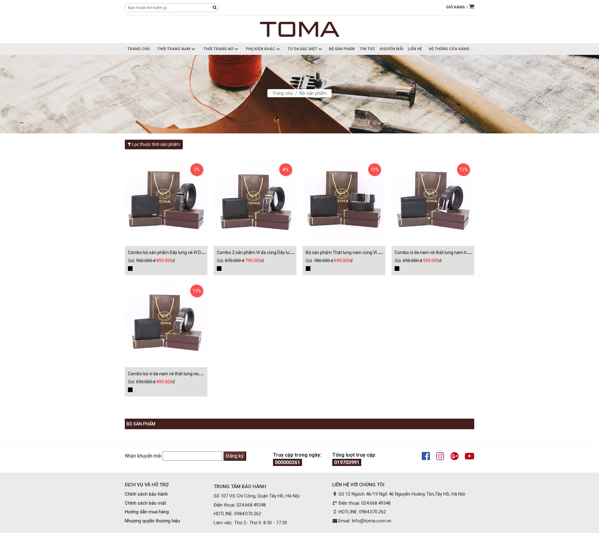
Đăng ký (235, 456)
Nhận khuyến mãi (143, 456)
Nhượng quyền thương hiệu (152, 521)
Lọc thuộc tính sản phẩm (155, 144)
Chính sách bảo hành (146, 494)
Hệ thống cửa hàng (449, 49)
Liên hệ (415, 49)
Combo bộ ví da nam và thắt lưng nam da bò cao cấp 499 (183, 373)
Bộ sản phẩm (342, 49)
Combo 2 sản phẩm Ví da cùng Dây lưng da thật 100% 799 (273, 252)
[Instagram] (437, 456)
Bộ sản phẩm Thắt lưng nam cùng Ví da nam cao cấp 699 (361, 252)
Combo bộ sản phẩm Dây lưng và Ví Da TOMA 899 (177, 252)
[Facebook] (423, 456)
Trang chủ (138, 49)
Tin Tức (367, 49)
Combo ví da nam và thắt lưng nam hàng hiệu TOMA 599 (450, 252)
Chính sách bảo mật (145, 503)
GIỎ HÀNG (457, 7)
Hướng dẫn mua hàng (147, 512)
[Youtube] (466, 456)
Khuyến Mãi (391, 49)
